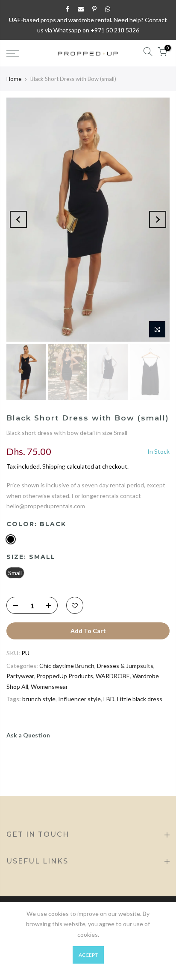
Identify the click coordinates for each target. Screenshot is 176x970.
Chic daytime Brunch (66, 665)
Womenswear (49, 686)
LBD (108, 698)
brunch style (39, 698)
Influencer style (79, 698)
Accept (88, 955)
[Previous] (18, 219)
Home (13, 78)
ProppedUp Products (64, 675)
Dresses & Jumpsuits (125, 665)
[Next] (157, 219)
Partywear (20, 675)
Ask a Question (28, 735)
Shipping (53, 466)
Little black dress (139, 698)
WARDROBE (113, 675)
